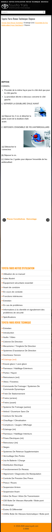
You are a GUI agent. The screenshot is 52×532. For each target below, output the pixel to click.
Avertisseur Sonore (12, 355)
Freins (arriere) (10, 398)
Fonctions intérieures (12, 296)
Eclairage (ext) (9, 359)
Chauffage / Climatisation (14, 420)
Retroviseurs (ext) (11, 377)
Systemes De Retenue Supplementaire (21, 451)
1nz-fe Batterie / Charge (14, 460)
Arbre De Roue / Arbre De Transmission (21, 496)
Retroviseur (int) (10, 442)
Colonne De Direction (13, 341)
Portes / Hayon (10, 373)
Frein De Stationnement (14, 393)
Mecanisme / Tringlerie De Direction (19, 346)
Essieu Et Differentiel (12, 509)
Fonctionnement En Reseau (16, 469)
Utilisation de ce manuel (14, 274)
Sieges (6, 447)
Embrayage (8, 505)
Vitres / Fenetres (10, 382)
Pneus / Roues (10, 483)
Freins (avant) (9, 402)
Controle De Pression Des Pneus (18, 478)
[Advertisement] (26, 53)
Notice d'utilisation (17, 2)
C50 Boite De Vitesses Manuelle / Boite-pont (23, 500)
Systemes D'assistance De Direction (19, 350)
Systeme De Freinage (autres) (17, 407)
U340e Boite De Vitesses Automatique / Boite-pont (26, 514)
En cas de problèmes (13, 305)
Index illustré (9, 278)
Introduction (8, 333)
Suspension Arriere (12, 487)
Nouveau (44, 2)
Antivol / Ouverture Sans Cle (16, 411)
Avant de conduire (11, 287)
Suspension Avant (11, 491)
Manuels (4, 2)
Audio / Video (9, 337)
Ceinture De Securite (12, 416)
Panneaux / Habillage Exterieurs (17, 368)
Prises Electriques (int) (13, 438)
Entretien (7, 301)
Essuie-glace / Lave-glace (15, 364)
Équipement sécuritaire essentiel (18, 283)
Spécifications (9, 317)
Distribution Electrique (13, 465)
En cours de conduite (13, 292)
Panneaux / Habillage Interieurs (17, 434)
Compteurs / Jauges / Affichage (17, 425)
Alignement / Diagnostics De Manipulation (22, 474)
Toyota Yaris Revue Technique (12, 23)
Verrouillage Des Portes (14, 456)
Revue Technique (33, 2)
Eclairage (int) (9, 429)
